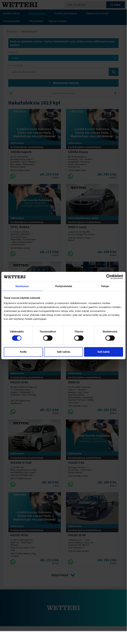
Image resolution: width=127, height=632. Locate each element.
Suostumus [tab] (22, 286)
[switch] (48, 338)
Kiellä (23, 351)
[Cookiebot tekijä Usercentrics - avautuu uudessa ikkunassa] (108, 276)
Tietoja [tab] (105, 286)
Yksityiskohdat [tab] (63, 286)
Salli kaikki (103, 351)
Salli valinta (63, 351)
